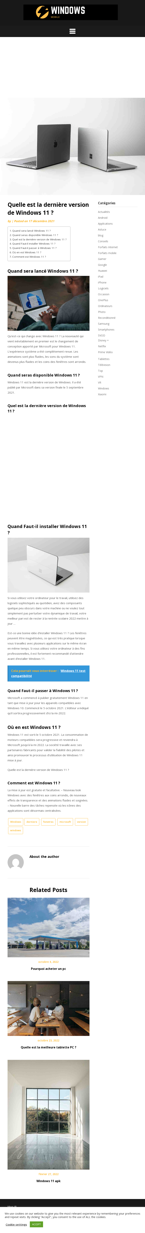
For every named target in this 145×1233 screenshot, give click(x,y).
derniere (31, 821)
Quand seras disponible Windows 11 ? (35, 235)
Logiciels (103, 288)
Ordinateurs (105, 306)
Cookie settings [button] (16, 1224)
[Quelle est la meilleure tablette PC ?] (48, 1007)
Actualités (104, 212)
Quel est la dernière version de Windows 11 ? (39, 239)
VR (99, 382)
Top (100, 371)
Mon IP (12, 1207)
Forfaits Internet (108, 247)
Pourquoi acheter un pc (48, 969)
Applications (105, 223)
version (81, 821)
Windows (15, 821)
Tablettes (104, 359)
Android (102, 217)
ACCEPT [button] (36, 1224)
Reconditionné (107, 318)
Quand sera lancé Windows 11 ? (31, 230)
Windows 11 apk (48, 1181)
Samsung (103, 323)
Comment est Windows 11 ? (29, 256)
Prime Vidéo (105, 352)
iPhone (102, 282)
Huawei (102, 270)
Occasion (103, 294)
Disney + (103, 340)
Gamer (102, 259)
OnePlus (103, 300)
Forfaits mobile (107, 253)
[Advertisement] (72, 69)
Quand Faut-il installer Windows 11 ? (33, 243)
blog (100, 235)
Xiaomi (102, 394)
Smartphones (106, 329)
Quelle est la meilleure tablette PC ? (48, 1047)
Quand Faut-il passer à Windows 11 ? (34, 248)
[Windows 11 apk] (48, 1113)
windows (15, 830)
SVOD (101, 335)
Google (102, 265)
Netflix (102, 346)
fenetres (48, 821)
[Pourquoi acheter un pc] (48, 926)
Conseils (103, 241)
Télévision (104, 365)
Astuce (102, 229)
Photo (102, 312)
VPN (100, 376)
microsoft (65, 821)
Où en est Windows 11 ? (26, 252)
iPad (100, 276)
